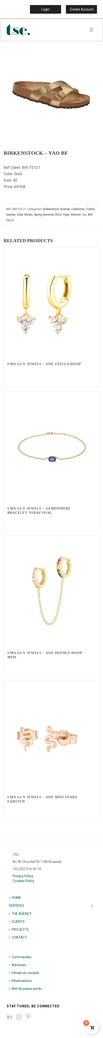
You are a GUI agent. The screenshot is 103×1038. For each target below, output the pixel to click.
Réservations (22, 981)
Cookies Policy (23, 881)
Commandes (21, 957)
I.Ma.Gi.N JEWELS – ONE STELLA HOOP (44, 364)
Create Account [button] (81, 9)
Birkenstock (51, 209)
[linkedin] (9, 1017)
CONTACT (19, 937)
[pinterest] (28, 1017)
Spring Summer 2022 (48, 214)
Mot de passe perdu (27, 989)
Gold (20, 214)
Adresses (19, 965)
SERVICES (16, 905)
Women (76, 214)
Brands (65, 209)
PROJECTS (20, 929)
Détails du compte (25, 973)
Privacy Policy (23, 876)
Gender (10, 214)
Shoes (28, 214)
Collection (78, 209)
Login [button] (45, 9)
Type (66, 214)
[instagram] (19, 1017)
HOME (16, 898)
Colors (90, 209)
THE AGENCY (22, 914)
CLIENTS (18, 921)
